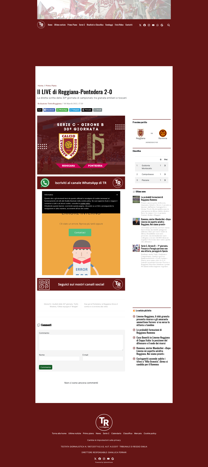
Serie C (82, 24)
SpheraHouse (108, 462)
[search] (168, 24)
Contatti (128, 24)
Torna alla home (59, 433)
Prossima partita (140, 122)
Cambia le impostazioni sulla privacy (104, 440)
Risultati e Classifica (95, 24)
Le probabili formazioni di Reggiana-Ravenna (152, 198)
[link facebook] (144, 24)
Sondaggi (109, 24)
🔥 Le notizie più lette (142, 310)
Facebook (50, 110)
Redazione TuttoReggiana (50, 103)
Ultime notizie (60, 24)
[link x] (140, 24)
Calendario (116, 433)
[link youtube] (153, 24)
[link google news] (162, 24)
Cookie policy (150, 433)
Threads (88, 110)
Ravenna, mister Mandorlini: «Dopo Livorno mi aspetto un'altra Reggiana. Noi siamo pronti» (156, 222)
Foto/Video (119, 24)
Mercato (138, 433)
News (98, 433)
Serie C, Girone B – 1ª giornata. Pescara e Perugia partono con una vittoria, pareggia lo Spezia (154, 248)
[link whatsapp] (157, 24)
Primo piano (88, 433)
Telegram (75, 110)
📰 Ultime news (139, 191)
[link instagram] (149, 24)
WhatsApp (63, 110)
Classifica (137, 150)
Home (50, 24)
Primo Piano (72, 24)
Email (99, 110)
